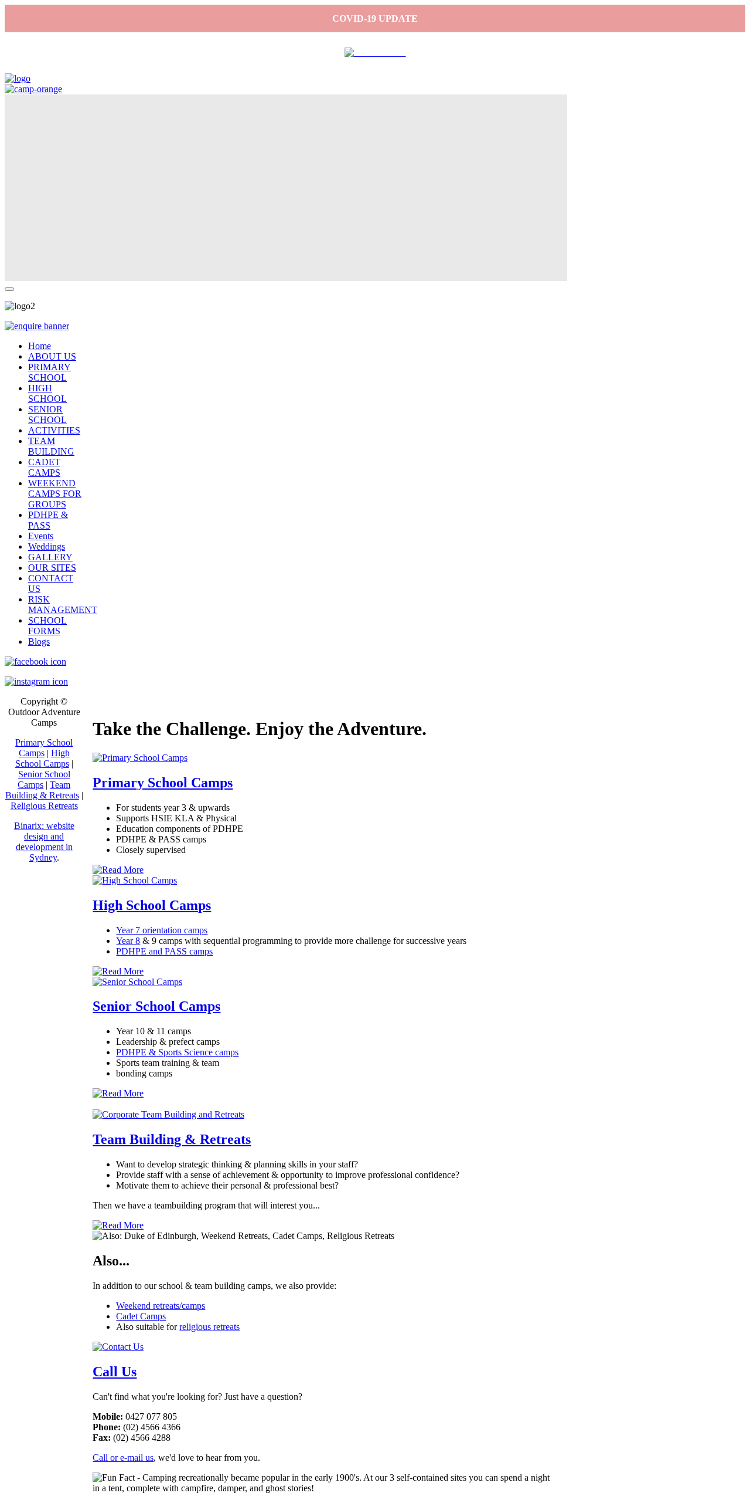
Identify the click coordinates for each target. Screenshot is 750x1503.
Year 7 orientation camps (161, 930)
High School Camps (152, 905)
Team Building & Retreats (172, 1139)
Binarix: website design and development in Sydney (44, 841)
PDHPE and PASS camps (164, 951)
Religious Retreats (44, 806)
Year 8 (128, 941)
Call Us (115, 1371)
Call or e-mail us (123, 1458)
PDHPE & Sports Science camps (177, 1052)
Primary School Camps (163, 782)
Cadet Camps (141, 1316)
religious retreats (209, 1327)
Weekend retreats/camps (160, 1306)
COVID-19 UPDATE (375, 18)
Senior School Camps (156, 1006)
